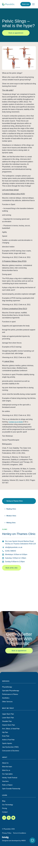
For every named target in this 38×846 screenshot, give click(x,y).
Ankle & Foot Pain (8, 740)
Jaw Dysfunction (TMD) (10, 747)
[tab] (19, 501)
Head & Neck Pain (8, 725)
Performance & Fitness (10, 694)
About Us (5, 763)
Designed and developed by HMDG (14, 840)
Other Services (7, 701)
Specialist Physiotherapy (10, 690)
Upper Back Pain (8, 714)
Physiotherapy (7, 687)
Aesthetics (5, 698)
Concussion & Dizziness (10, 751)
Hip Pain (5, 732)
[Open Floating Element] (32, 840)
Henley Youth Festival (9, 777)
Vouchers (5, 781)
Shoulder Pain (7, 721)
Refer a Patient (7, 785)
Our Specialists (7, 774)
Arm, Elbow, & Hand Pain (11, 729)
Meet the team (7, 766)
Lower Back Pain (8, 717)
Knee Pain (5, 736)
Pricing (4, 808)
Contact (4, 812)
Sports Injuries (7, 743)
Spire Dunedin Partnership (11, 788)
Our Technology (7, 805)
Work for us (6, 770)
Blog (3, 801)
